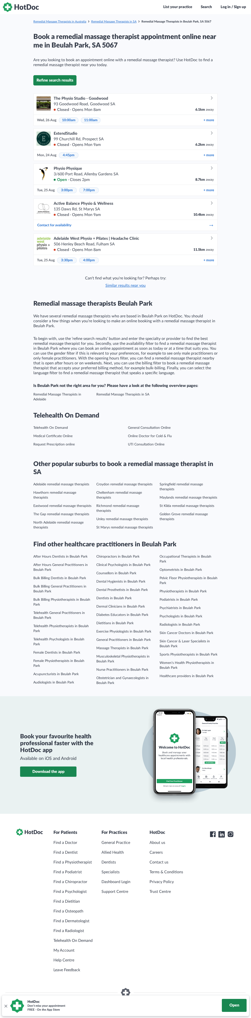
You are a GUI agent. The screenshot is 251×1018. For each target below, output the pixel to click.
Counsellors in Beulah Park (116, 573)
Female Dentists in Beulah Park (56, 652)
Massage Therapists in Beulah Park (122, 648)
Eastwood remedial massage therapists (62, 506)
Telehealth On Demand (50, 428)
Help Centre (63, 960)
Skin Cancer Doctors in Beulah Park (186, 633)
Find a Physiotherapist (72, 862)
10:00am (68, 120)
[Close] (5, 1005)
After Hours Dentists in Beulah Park (60, 556)
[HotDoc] (20, 7)
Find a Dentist (65, 852)
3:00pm (67, 190)
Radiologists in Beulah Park (180, 624)
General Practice (115, 843)
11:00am (91, 120)
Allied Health (112, 852)
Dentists (108, 862)
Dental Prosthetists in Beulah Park (122, 590)
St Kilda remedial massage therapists (187, 506)
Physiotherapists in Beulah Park (183, 591)
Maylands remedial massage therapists (188, 497)
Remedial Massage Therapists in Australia (59, 21)
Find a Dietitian (66, 901)
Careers (156, 852)
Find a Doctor (65, 843)
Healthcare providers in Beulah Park (186, 676)
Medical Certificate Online (53, 436)
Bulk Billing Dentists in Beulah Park (59, 578)
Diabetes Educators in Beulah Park (122, 615)
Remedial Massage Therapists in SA (114, 21)
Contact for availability (54, 225)
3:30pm (67, 260)
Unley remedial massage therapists (122, 519)
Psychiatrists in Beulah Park (180, 608)
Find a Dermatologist (71, 921)
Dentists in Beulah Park (114, 598)
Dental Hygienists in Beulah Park (120, 581)
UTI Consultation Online (146, 444)
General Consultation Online (149, 428)
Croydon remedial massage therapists (124, 484)
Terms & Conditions (166, 872)
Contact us (159, 862)
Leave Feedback (66, 970)
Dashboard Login (115, 882)
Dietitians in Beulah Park (115, 623)
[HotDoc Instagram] (230, 834)
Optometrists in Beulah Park (181, 570)
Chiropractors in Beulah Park (117, 556)
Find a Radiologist (68, 931)
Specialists (110, 872)
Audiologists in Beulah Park (53, 682)
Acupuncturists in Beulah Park (56, 674)
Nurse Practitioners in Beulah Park (122, 669)
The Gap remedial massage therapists (61, 514)
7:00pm (89, 190)
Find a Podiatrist (67, 872)
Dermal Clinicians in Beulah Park (120, 606)
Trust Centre (160, 892)
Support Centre (114, 892)
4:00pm (89, 260)
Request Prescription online (54, 444)
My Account (64, 950)
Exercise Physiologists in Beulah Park (123, 631)
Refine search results (55, 80)
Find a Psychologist (70, 892)
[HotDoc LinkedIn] (221, 834)
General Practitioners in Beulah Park (123, 640)
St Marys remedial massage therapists (124, 527)
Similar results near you (125, 285)
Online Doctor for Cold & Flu (150, 436)
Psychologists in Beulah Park (181, 616)
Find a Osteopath (68, 911)
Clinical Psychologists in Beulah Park (123, 565)
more (208, 120)
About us (157, 843)
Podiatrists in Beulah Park (179, 599)
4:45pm (69, 155)
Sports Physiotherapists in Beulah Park (188, 654)
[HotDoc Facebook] (212, 834)
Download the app (48, 772)
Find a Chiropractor (70, 882)
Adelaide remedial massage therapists (61, 484)
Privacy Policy (162, 882)
